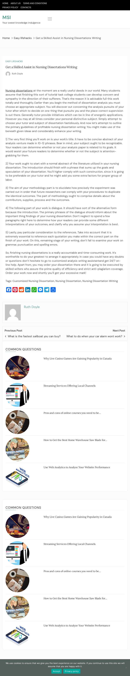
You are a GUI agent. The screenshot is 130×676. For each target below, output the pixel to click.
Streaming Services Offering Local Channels (69, 385)
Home (5, 3)
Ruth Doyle (17, 73)
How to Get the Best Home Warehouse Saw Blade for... (75, 440)
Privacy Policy (10, 7)
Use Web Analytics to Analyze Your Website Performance (77, 467)
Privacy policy (72, 671)
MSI (6, 17)
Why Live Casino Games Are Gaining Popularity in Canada (78, 358)
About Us (16, 3)
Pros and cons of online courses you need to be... (72, 412)
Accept (56, 671)
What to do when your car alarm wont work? (94, 336)
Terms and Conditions (35, 3)
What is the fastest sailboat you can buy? (34, 336)
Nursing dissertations (19, 90)
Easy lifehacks (14, 61)
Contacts (26, 7)
